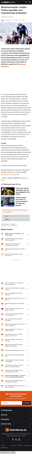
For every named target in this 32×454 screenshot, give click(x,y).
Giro (12, 132)
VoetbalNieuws (27, 445)
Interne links (6, 424)
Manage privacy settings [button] (8, 452)
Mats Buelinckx (6, 20)
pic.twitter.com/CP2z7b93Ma (10, 174)
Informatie (5, 419)
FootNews (19, 445)
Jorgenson (13, 224)
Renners (4, 415)
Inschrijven (26, 403)
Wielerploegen (6, 410)
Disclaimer (13, 445)
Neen (7, 219)
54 (24, 20)
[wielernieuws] (16, 429)
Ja (6, 216)
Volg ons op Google (8, 16)
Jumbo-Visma (5, 224)
